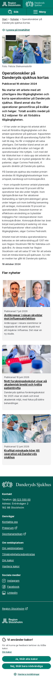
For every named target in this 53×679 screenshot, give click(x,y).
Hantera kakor (11, 566)
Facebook (13, 586)
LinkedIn (12, 592)
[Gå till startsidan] (11, 4)
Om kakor (7, 652)
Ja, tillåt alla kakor (26, 658)
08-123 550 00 (21, 499)
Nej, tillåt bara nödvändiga (26, 666)
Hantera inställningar (28, 674)
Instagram (13, 580)
